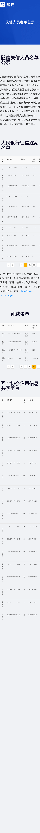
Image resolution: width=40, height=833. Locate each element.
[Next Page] (38, 265)
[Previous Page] (8, 265)
